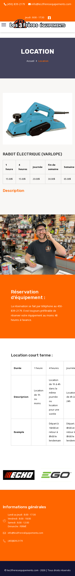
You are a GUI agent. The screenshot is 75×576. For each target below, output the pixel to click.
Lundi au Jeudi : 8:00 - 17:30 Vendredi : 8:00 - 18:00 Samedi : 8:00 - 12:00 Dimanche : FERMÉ (22, 520)
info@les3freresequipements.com (51, 4)
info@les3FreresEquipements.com (25, 532)
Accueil (30, 61)
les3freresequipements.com (22, 570)
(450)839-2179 (15, 540)
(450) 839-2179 (15, 4)
